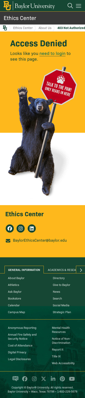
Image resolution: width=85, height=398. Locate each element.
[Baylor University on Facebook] (24, 381)
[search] (68, 6)
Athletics (13, 285)
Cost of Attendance (20, 345)
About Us (45, 27)
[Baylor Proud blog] (14, 381)
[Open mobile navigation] (79, 6)
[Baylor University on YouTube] (70, 381)
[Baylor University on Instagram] (33, 381)
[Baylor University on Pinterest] (61, 381)
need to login (52, 53)
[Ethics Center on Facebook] (9, 228)
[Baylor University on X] (42, 381)
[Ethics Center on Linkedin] (31, 228)
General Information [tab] (24, 270)
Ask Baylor (15, 291)
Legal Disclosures (19, 359)
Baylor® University (38, 387)
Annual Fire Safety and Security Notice (22, 336)
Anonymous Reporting (22, 327)
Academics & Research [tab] (65, 270)
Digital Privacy (17, 352)
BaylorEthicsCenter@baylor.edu (40, 240)
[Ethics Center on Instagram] (20, 228)
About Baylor (16, 278)
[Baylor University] (29, 5)
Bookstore (14, 298)
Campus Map (16, 312)
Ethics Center (20, 17)
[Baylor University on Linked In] (52, 381)
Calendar (14, 305)
